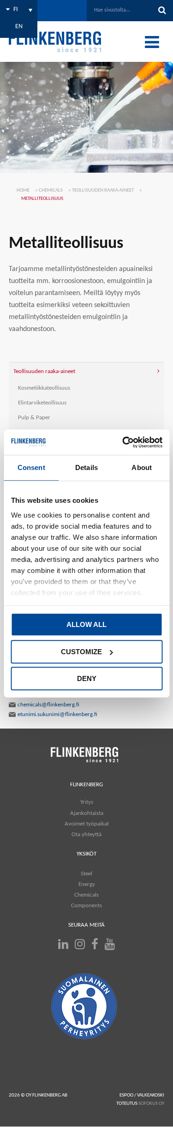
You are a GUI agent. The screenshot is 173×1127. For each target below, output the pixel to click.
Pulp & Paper (34, 418)
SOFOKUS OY (151, 1103)
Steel (86, 873)
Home (23, 190)
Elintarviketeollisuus (42, 403)
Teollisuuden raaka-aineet (103, 190)
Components (86, 906)
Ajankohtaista (86, 813)
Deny (86, 678)
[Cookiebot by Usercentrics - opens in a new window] (123, 442)
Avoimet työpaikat (87, 824)
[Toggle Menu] (152, 42)
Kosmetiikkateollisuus (44, 388)
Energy (86, 884)
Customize (81, 652)
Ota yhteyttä (86, 835)
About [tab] (141, 467)
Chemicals (51, 190)
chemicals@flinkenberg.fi (48, 705)
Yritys (86, 802)
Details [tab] (86, 467)
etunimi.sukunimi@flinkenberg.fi (57, 714)
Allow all (86, 624)
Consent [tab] (31, 467)
